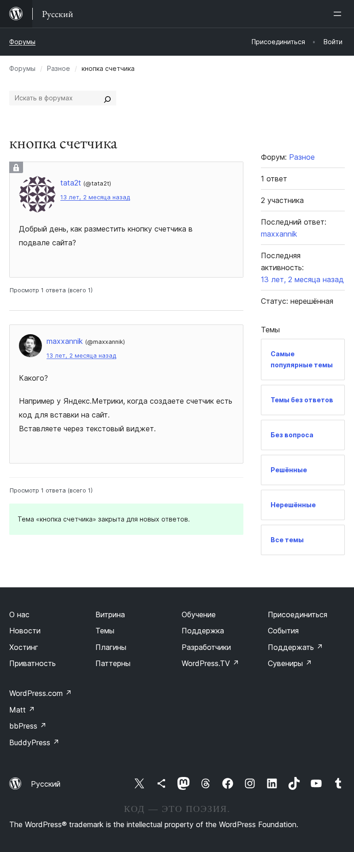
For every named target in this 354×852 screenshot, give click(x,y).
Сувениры (290, 663)
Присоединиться (297, 614)
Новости (25, 630)
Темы (104, 630)
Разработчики (206, 647)
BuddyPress (34, 742)
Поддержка (203, 630)
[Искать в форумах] (107, 98)
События (283, 630)
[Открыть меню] (339, 14)
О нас (19, 614)
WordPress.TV (210, 663)
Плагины (110, 647)
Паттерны (112, 663)
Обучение (199, 614)
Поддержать (295, 647)
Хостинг (23, 647)
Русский (45, 783)
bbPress (28, 725)
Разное (58, 68)
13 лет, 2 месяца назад (95, 197)
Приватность (32, 663)
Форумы (22, 42)
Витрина (110, 614)
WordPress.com (40, 693)
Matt (22, 709)
